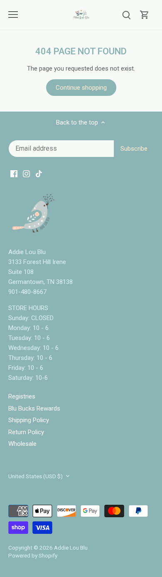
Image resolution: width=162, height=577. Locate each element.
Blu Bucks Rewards (34, 408)
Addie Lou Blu (71, 547)
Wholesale (22, 443)
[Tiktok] (38, 173)
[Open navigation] (13, 14)
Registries (21, 396)
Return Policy (26, 432)
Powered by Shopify (32, 555)
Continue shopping (81, 87)
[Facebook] (13, 173)
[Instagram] (26, 173)
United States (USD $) (35, 476)
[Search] (126, 14)
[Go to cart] (145, 14)
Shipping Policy (28, 420)
